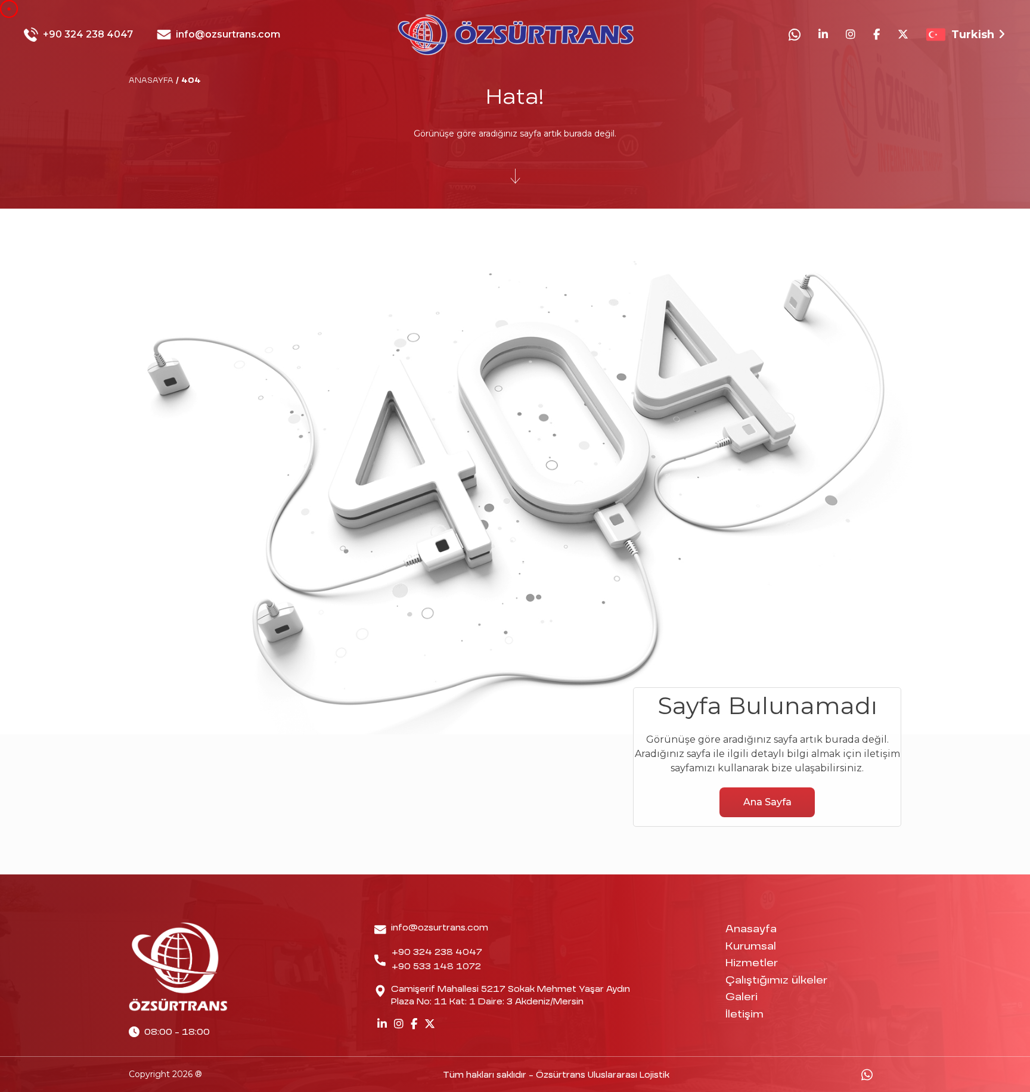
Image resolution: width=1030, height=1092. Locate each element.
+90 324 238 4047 (88, 34)
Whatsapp (867, 1074)
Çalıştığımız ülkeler (776, 981)
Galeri (741, 997)
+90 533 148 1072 (436, 967)
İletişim (744, 1015)
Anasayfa (751, 930)
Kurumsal (750, 947)
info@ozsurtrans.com (228, 34)
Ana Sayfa (767, 802)
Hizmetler (751, 963)
